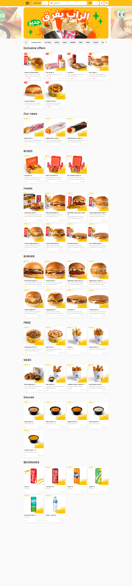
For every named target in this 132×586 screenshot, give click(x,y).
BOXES (57, 42)
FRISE (80, 42)
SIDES (88, 42)
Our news (48, 42)
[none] (66, 23)
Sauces (95, 42)
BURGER (73, 42)
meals (65, 42)
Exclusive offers (36, 42)
